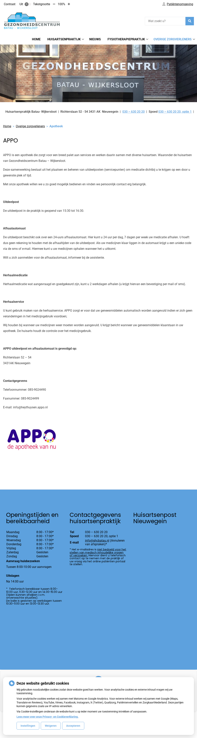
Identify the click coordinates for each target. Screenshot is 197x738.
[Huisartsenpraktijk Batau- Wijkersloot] (32, 20)
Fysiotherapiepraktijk (126, 39)
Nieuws (95, 39)
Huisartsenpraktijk (64, 39)
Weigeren (51, 725)
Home (36, 39)
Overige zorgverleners (173, 39)
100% (61, 4)
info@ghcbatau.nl (97, 540)
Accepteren (73, 725)
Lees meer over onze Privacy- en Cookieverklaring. (47, 716)
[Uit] (28, 4)
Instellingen (28, 725)
